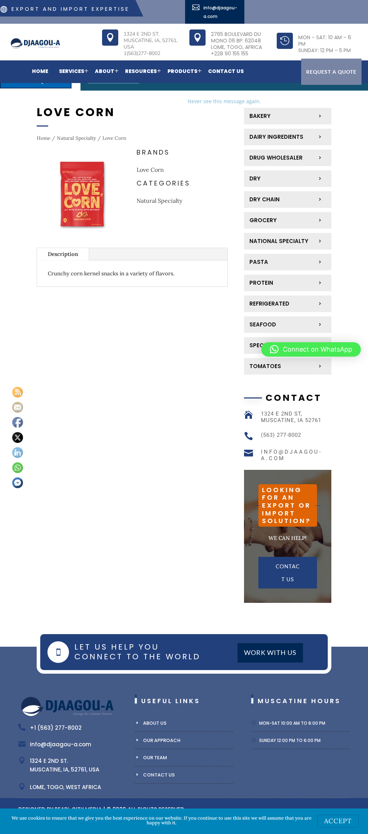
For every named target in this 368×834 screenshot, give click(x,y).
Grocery (263, 220)
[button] (311, 349)
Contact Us (226, 71)
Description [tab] (63, 254)
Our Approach (161, 740)
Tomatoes (265, 366)
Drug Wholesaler (276, 157)
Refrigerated (269, 303)
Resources (141, 71)
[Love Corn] (82, 237)
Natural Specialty (76, 138)
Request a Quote (331, 72)
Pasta (258, 262)
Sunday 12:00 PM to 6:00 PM (290, 740)
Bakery (260, 116)
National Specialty (278, 241)
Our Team (155, 757)
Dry (255, 178)
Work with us (270, 652)
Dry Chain (264, 199)
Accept (338, 821)
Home (40, 71)
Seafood (262, 324)
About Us (154, 723)
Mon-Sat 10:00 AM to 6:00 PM (292, 723)
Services (71, 71)
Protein (261, 283)
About (104, 71)
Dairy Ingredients (276, 137)
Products (182, 71)
